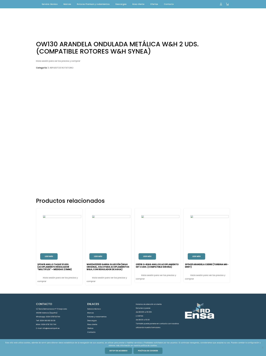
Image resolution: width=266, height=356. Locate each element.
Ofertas (90, 328)
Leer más (49, 256)
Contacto (91, 332)
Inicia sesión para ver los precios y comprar (58, 60)
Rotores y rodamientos (97, 316)
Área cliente (92, 324)
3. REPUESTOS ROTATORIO (60, 67)
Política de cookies (148, 350)
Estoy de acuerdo (118, 350)
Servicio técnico (94, 309)
